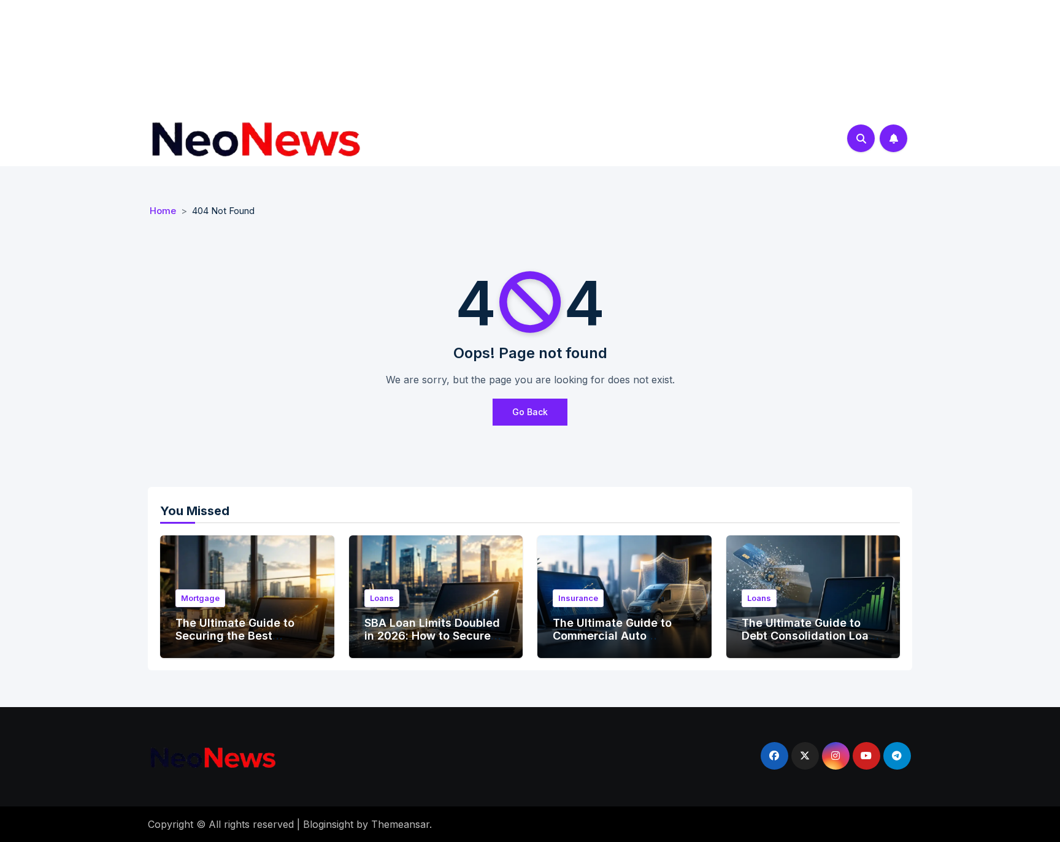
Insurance (578, 598)
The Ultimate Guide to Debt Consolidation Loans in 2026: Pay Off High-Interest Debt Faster (811, 642)
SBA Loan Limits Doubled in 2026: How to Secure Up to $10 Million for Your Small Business (432, 642)
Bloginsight (328, 824)
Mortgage (200, 598)
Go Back (530, 412)
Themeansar (400, 824)
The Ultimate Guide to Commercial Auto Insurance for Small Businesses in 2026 (612, 642)
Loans (382, 598)
